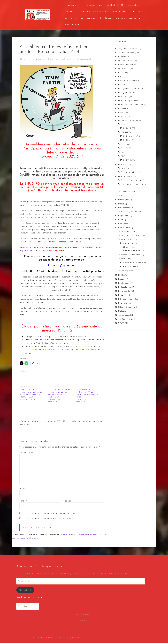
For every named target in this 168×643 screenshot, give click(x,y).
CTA (122, 152)
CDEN (123, 132)
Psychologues (124, 283)
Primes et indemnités (130, 255)
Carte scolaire (138, 11)
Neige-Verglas (124, 216)
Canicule (122, 56)
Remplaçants (124, 291)
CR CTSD (127, 160)
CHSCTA (124, 144)
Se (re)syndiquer (94, 5)
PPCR (120, 275)
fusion (121, 108)
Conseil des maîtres (127, 64)
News (120, 220)
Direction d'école (126, 80)
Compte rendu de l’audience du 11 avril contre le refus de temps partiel (87, 393)
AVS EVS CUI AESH (126, 52)
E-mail (23, 501)
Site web (67, 501)
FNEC (123, 168)
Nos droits (70, 59)
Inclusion (122, 116)
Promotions (126, 259)
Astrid (65, 637)
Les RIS (68, 11)
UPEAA (121, 323)
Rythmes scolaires (126, 299)
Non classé (60, 59)
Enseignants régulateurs (129, 88)
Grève (120, 112)
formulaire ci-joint (45, 336)
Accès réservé (72, 24)
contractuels (124, 68)
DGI (120, 76)
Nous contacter (73, 5)
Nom (22, 488)
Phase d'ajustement (130, 211)
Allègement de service (128, 48)
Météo (121, 204)
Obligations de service (131, 235)
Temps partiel (85, 59)
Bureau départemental (131, 180)
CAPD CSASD (119, 11)
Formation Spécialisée (128, 100)
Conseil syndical (128, 191)
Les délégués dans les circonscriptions (120, 18)
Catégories (70, 18)
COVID (121, 72)
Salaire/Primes (124, 303)
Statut (121, 311)
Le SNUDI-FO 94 (115, 5)
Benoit (41, 59)
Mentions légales (84, 614)
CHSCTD (124, 148)
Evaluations (123, 96)
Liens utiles (134, 5)
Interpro (122, 164)
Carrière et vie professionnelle (92, 11)
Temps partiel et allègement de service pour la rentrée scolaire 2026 (32, 392)
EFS (120, 84)
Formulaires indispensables (130, 104)
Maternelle (123, 200)
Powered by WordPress (43, 637)
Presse (121, 279)
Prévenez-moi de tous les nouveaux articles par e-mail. (47, 518)
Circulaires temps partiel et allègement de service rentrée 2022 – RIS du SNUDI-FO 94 (59, 393)
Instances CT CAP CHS (128, 120)
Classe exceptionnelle (133, 262)
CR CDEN (127, 140)
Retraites (122, 295)
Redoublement (125, 287)
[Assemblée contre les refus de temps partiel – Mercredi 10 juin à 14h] (56, 101)
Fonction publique (129, 172)
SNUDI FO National (126, 307)
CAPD (52, 59)
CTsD (123, 156)
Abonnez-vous (25, 590)
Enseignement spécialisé (129, 92)
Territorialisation (125, 319)
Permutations (127, 239)
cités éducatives (125, 60)
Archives (84, 620)
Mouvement (123, 208)
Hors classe (128, 266)
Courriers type (88, 18)
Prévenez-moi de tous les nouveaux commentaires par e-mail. (50, 513)
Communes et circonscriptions (135, 184)
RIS (77, 59)
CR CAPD (127, 128)
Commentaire (26, 452)
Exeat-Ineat (128, 243)
